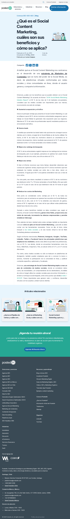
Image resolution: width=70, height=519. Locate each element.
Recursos (39, 7)
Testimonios (40, 406)
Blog (46, 7)
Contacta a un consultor (7, 2)
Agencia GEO (6, 379)
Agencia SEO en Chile (8, 385)
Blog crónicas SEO (42, 373)
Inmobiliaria (5, 430)
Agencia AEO (6, 376)
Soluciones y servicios (18, 8)
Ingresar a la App (63, 2)
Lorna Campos (30, 57)
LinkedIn (38, 419)
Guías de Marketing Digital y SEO (46, 382)
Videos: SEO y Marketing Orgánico (46, 385)
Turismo (4, 445)
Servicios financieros (8, 442)
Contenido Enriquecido (9, 412)
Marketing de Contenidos (10, 409)
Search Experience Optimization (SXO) (14, 400)
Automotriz (5, 433)
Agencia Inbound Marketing (10, 406)
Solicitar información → (58, 8)
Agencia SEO (6, 373)
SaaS (3, 448)
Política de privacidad (37, 517)
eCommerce (6, 439)
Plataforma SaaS (7, 418)
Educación (5, 436)
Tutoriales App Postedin (43, 388)
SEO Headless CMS (8, 421)
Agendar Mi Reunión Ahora (35, 349)
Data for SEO (6, 394)
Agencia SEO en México (9, 382)
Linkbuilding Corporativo (9, 403)
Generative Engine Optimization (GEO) (13, 397)
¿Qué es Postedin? (42, 400)
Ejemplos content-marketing (44, 391)
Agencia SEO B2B (7, 388)
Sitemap (38, 409)
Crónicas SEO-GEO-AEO (25, 16)
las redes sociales (31, 230)
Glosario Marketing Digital (44, 379)
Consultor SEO (6, 391)
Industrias (29, 7)
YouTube (39, 422)
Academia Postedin (42, 376)
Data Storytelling (7, 415)
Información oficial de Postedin (45, 403)
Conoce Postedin (51, 2)
